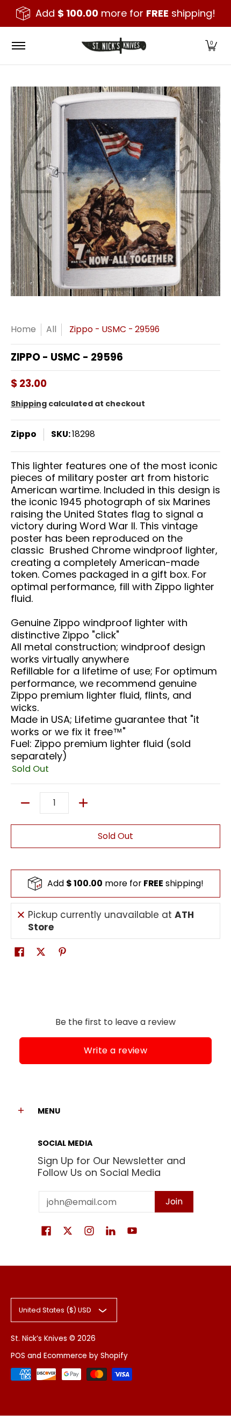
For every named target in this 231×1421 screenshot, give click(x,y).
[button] (211, 45)
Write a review (116, 1050)
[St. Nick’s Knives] (114, 45)
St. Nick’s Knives (39, 1338)
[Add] (83, 803)
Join (174, 1201)
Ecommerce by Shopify (86, 1356)
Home (23, 329)
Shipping (29, 403)
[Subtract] (25, 803)
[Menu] (18, 45)
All (51, 329)
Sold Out (115, 836)
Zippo (24, 434)
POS (18, 1356)
